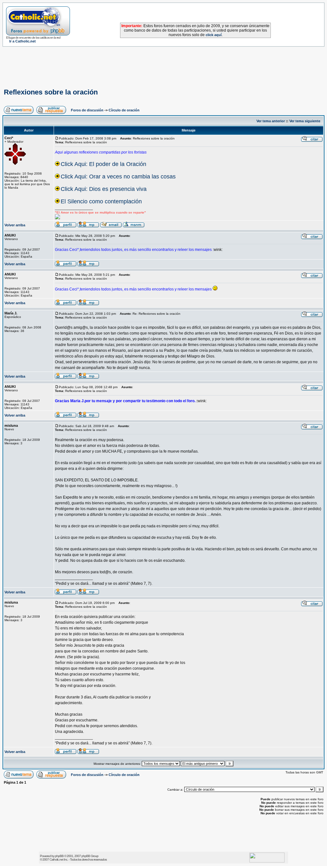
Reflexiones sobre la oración (51, 92)
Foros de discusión (87, 110)
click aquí (214, 35)
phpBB (59, 856)
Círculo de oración (124, 110)
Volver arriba (14, 225)
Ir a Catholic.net (22, 41)
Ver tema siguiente (304, 121)
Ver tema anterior (270, 121)
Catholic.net (56, 859)
